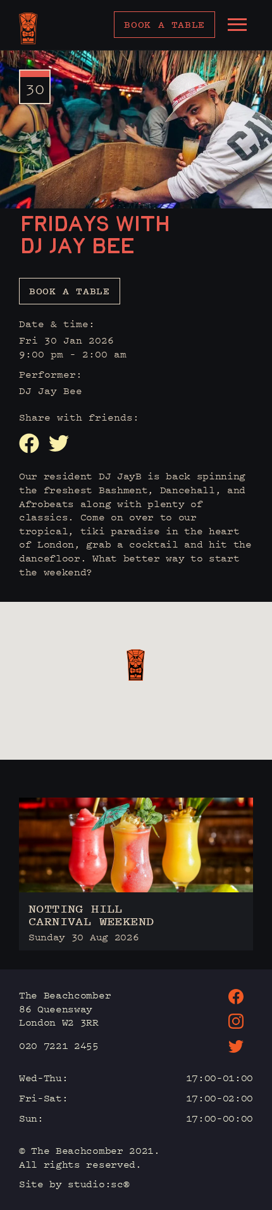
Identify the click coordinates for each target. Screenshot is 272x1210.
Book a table (164, 24)
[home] (28, 28)
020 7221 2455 (59, 1045)
